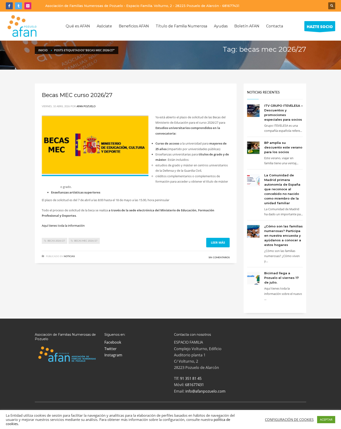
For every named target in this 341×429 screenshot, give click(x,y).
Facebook (112, 342)
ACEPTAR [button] (326, 419)
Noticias (69, 256)
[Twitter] (18, 5)
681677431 (230, 6)
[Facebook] (9, 5)
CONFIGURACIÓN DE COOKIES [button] (289, 419)
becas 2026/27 (56, 241)
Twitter (110, 348)
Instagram (113, 355)
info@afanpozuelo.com (205, 391)
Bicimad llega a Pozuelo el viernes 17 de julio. (281, 277)
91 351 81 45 (191, 378)
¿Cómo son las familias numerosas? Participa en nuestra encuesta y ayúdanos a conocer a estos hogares (283, 235)
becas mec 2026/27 (85, 241)
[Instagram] (27, 5)
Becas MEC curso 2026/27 (77, 95)
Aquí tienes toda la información (63, 225)
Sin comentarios (219, 257)
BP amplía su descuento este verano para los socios (283, 147)
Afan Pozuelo (86, 106)
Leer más (218, 242)
